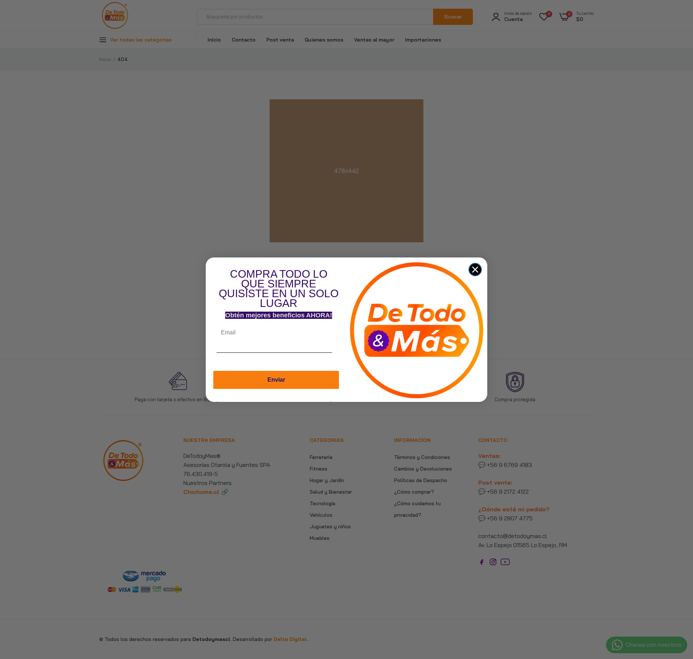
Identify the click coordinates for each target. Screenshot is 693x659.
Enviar (276, 380)
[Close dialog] (475, 269)
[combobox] (339, 354)
